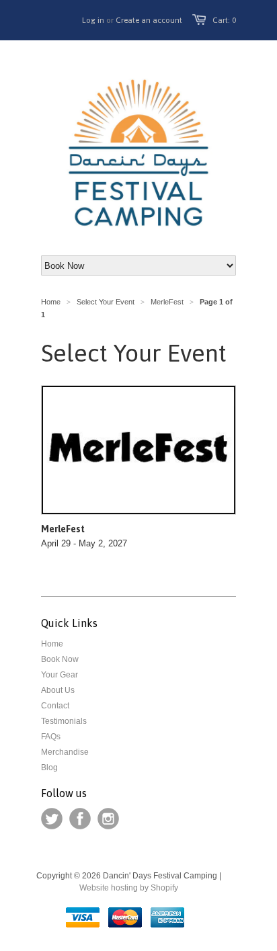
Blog (49, 767)
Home (52, 644)
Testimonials (64, 721)
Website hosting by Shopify (128, 888)
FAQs (51, 736)
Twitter (52, 818)
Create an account (149, 20)
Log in (93, 20)
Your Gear (59, 674)
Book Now (60, 659)
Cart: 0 (224, 20)
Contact (55, 705)
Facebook (80, 818)
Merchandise (65, 752)
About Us (58, 690)
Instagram (108, 818)
